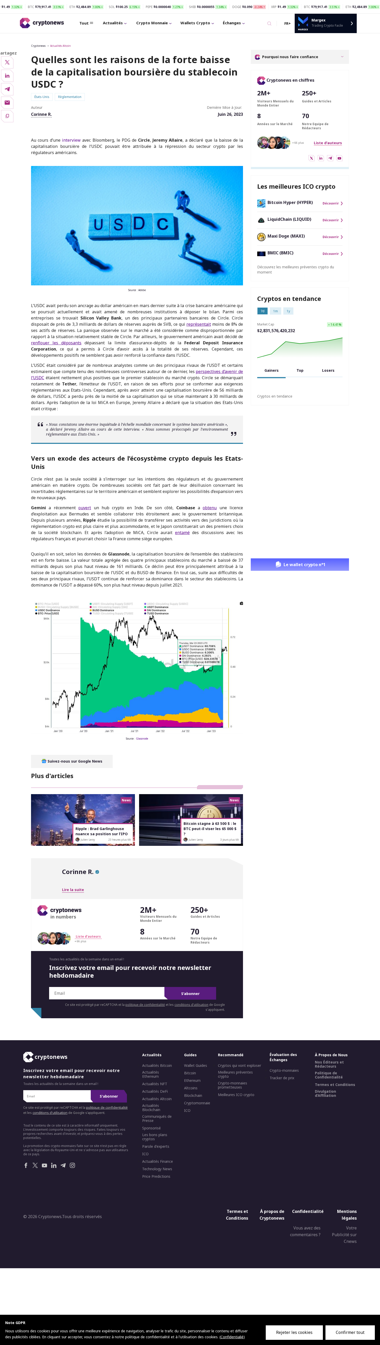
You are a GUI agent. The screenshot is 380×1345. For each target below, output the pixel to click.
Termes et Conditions (335, 1085)
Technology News (157, 1169)
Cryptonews (38, 46)
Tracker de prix (282, 1078)
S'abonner (190, 993)
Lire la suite (73, 889)
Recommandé (231, 1054)
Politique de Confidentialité (329, 1075)
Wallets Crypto (195, 22)
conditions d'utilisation (191, 1004)
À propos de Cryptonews (272, 1215)
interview (71, 140)
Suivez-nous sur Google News (74, 761)
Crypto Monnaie (152, 22)
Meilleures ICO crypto (236, 1095)
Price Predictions (156, 1176)
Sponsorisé (151, 1128)
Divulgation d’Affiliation (325, 1093)
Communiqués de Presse (157, 1118)
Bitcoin (190, 1073)
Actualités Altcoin (60, 46)
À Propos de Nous (331, 1054)
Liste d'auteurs (328, 142)
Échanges (232, 22)
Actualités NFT (154, 1084)
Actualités (113, 22)
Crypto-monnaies (284, 1070)
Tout (84, 23)
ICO (145, 1154)
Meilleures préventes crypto (235, 1074)
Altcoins (190, 1088)
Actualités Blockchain (151, 1108)
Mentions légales (347, 1215)
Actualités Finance (157, 1161)
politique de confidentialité (145, 1004)
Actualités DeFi (155, 1091)
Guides (190, 1054)
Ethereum (192, 1080)
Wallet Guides (195, 1065)
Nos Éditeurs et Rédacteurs (329, 1064)
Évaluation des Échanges (283, 1057)
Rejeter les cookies (294, 1332)
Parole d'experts (155, 1146)
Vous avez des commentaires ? (305, 1231)
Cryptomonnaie (197, 1103)
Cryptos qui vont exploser (239, 1065)
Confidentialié (232, 1336)
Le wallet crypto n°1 (304, 564)
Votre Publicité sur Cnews (344, 1234)
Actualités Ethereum (150, 1074)
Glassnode (142, 738)
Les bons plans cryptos (154, 1137)
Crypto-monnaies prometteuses (232, 1085)
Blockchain (193, 1095)
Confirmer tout (350, 1332)
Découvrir (331, 203)
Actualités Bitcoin (157, 1065)
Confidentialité (308, 1211)
